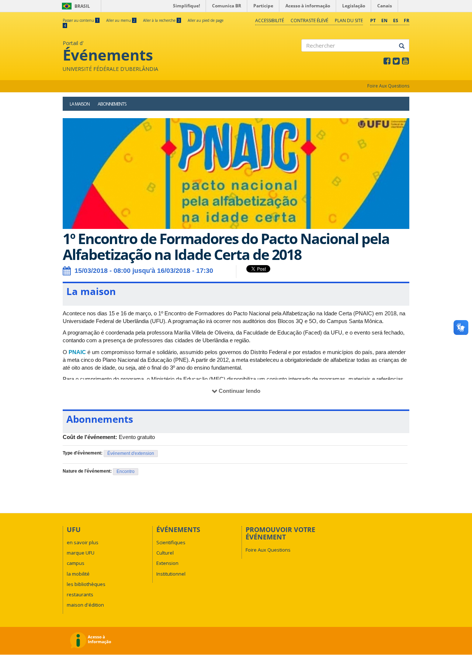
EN (384, 20)
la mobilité (78, 573)
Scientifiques (170, 542)
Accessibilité (269, 20)
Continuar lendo (239, 391)
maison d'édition (85, 604)
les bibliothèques (86, 584)
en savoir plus (82, 542)
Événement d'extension (130, 453)
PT (373, 20)
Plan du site (349, 20)
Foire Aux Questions (388, 86)
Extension (167, 563)
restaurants (80, 594)
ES (395, 20)
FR (406, 20)
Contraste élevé (309, 20)
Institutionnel (170, 573)
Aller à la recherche (161, 20)
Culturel (165, 552)
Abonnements (112, 104)
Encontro (126, 471)
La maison (80, 104)
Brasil (74, 6)
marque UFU (80, 552)
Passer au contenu (80, 20)
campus (75, 563)
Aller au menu (120, 20)
